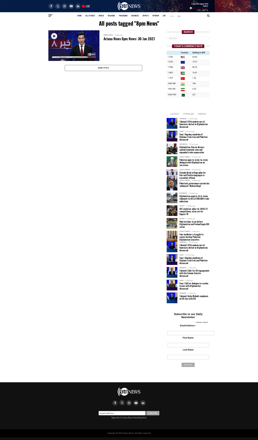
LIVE (164, 15)
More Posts (103, 68)
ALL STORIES (90, 15)
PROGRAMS (123, 15)
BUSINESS (135, 15)
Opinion (155, 15)
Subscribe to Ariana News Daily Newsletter (129, 417)
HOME (79, 15)
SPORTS (145, 15)
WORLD (101, 15)
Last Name (188, 350)
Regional (111, 15)
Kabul (205, 6)
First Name (188, 338)
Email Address (188, 326)
